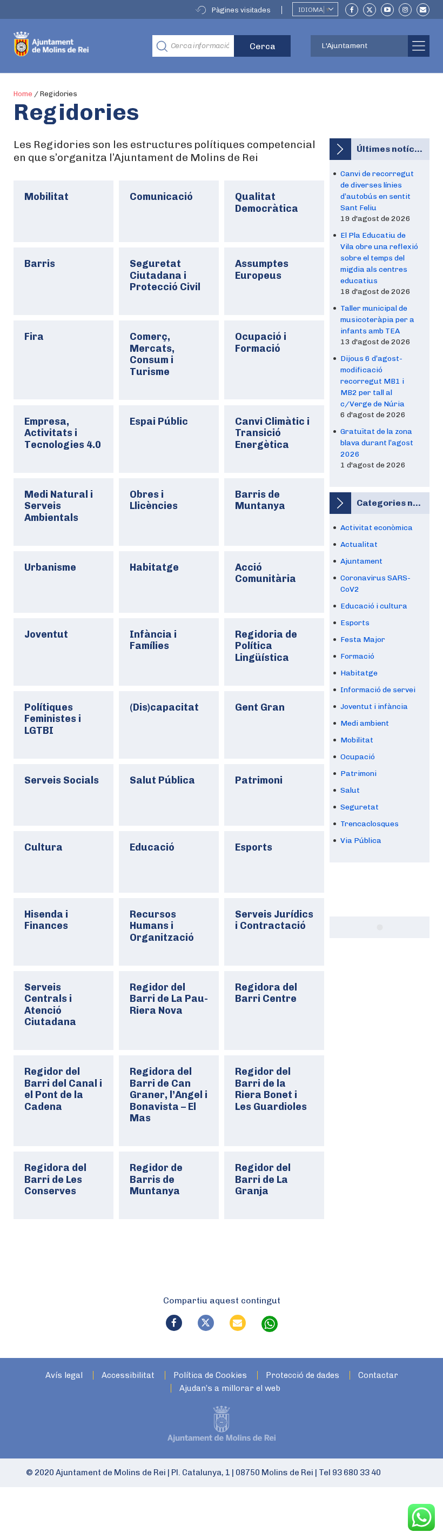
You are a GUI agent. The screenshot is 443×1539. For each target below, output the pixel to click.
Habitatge (359, 673)
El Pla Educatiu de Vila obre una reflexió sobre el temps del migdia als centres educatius (379, 258)
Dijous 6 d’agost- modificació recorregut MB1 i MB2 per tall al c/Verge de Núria (372, 381)
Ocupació (357, 756)
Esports (355, 622)
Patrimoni (358, 773)
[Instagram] (405, 9)
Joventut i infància (374, 706)
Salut (350, 790)
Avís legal (64, 1375)
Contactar (378, 1375)
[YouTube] (387, 9)
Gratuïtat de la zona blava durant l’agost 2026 (376, 443)
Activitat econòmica (376, 527)
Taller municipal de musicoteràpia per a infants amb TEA (377, 320)
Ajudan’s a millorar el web (229, 1388)
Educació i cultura (373, 606)
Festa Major (362, 639)
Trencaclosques (369, 823)
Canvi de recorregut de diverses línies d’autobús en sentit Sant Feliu (377, 190)
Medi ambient (364, 723)
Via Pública (360, 840)
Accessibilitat (128, 1375)
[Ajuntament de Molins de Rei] (75, 46)
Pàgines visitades (241, 10)
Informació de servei (377, 689)
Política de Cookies (210, 1375)
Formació (357, 656)
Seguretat (359, 807)
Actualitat (359, 544)
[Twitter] (369, 9)
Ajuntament (361, 561)
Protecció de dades (302, 1375)
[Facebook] (351, 9)
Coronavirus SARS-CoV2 (375, 583)
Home (23, 94)
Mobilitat (356, 740)
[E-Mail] (423, 9)
